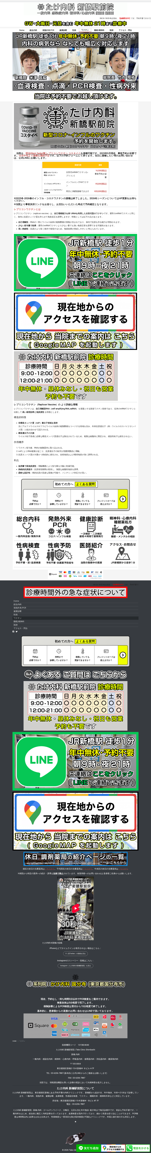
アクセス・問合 (21, 628)
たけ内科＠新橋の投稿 (52, 943)
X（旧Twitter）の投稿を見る (76, 953)
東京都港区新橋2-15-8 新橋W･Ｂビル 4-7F (75, 1068)
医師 (16, 625)
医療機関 (66, 1045)
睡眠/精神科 (19, 621)
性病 (16, 614)
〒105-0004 (75, 1064)
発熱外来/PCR (20, 608)
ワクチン (18, 618)
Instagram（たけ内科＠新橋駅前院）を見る (75, 966)
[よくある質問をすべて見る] (123, 499)
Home (16, 601)
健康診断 (18, 611)
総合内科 (18, 604)
